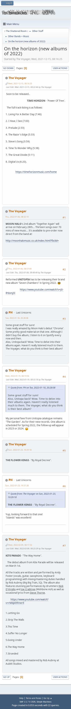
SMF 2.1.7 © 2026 (27, 702)
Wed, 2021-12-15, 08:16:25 (20, 83)
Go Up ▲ (48, 698)
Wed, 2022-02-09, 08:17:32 (20, 544)
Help (21, 698)
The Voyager (17, 78)
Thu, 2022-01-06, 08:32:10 (17, 216)
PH (11, 312)
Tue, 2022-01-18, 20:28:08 (16, 318)
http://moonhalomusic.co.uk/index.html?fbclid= (32, 240)
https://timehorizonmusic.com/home (36, 171)
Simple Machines (44, 702)
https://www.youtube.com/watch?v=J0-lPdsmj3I (34, 291)
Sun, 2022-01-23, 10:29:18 (19, 449)
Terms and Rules (33, 698)
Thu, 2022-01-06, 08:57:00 (19, 268)
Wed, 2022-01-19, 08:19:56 (17, 376)
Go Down (8, 68)
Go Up (6, 677)
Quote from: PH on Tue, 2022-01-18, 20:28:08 (33, 387)
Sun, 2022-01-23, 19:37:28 (17, 485)
